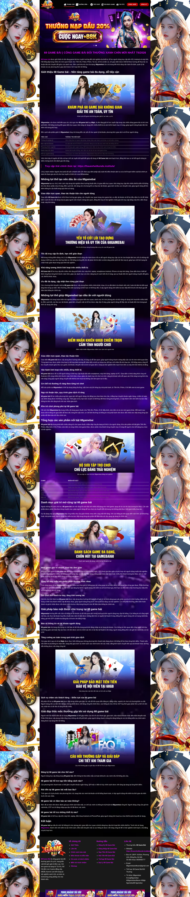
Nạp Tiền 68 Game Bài (107, 852)
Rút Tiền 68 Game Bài (107, 855)
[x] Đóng (183, 888)
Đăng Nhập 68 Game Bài (108, 849)
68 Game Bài (45, 859)
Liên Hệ (74, 849)
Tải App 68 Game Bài (106, 859)
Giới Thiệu (75, 845)
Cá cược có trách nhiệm (80, 859)
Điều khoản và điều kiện (80, 855)
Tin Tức (122, 4)
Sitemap (74, 866)
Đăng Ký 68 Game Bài (107, 845)
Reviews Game (109, 4)
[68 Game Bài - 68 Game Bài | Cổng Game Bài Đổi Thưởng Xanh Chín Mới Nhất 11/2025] (51, 4)
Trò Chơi (96, 4)
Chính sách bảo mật (78, 852)
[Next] (145, 28)
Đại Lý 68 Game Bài (106, 862)
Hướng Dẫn (83, 4)
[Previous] (44, 28)
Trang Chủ (71, 4)
